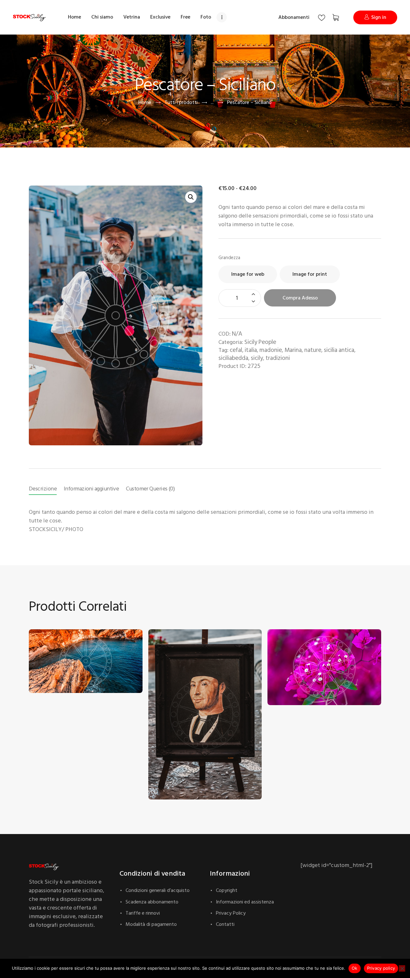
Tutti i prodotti (181, 102)
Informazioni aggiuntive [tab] (91, 488)
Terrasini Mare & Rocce (60, 664)
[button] (191, 197)
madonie (270, 350)
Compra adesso (300, 298)
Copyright (226, 890)
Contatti (225, 924)
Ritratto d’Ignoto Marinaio (183, 770)
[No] (402, 968)
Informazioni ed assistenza (245, 902)
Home (144, 102)
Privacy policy (381, 968)
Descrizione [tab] (43, 488)
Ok (354, 968)
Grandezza (229, 258)
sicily (257, 358)
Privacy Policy (231, 913)
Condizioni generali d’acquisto (158, 890)
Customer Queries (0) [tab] (150, 488)
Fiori (278, 676)
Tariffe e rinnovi (143, 913)
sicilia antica (339, 350)
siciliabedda (233, 358)
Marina (293, 350)
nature (312, 350)
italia (251, 350)
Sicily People (260, 342)
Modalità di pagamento (151, 924)
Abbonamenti (293, 17)
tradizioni (278, 358)
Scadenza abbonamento (152, 902)
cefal (236, 350)
